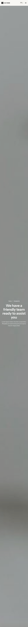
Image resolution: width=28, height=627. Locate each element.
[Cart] (21, 3)
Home (10, 301)
